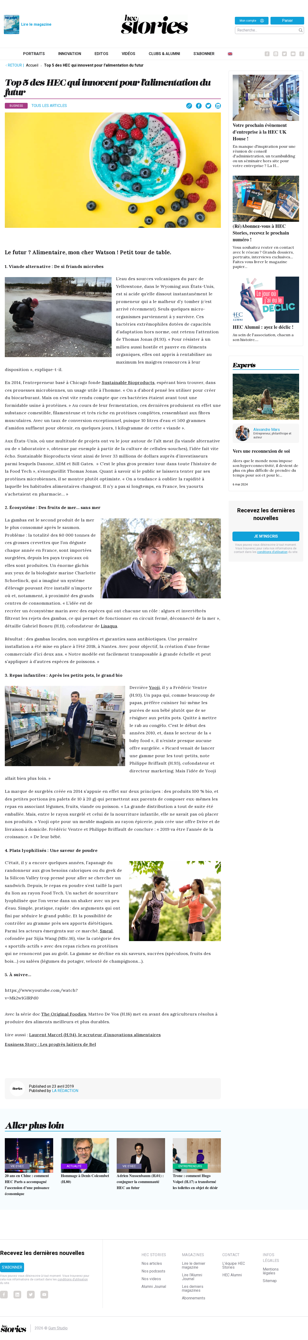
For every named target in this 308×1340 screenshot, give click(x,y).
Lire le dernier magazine (193, 1265)
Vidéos (128, 53)
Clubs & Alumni (164, 53)
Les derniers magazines (192, 1288)
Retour (16, 65)
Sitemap (270, 1280)
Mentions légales (271, 1271)
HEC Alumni (232, 1275)
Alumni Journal (153, 1286)
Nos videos (151, 1279)
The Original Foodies (63, 1014)
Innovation (69, 53)
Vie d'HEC (17, 1166)
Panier (287, 20)
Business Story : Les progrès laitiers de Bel (50, 1044)
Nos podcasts (153, 1271)
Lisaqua (109, 626)
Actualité (74, 1166)
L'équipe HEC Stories (233, 1265)
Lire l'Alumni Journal (192, 1277)
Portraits (34, 53)
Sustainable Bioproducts (128, 382)
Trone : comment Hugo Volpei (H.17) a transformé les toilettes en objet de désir (195, 1181)
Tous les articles (49, 105)
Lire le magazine (36, 24)
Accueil (32, 65)
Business (16, 105)
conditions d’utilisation (272, 552)
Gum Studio (58, 1328)
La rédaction (65, 1090)
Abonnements (193, 1298)
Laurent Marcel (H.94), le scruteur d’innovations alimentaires (95, 1034)
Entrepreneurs (190, 1166)
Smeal (106, 931)
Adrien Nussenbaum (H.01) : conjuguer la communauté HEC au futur (140, 1181)
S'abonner (203, 53)
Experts (244, 363)
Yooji (154, 687)
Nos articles (151, 1263)
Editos (101, 53)
